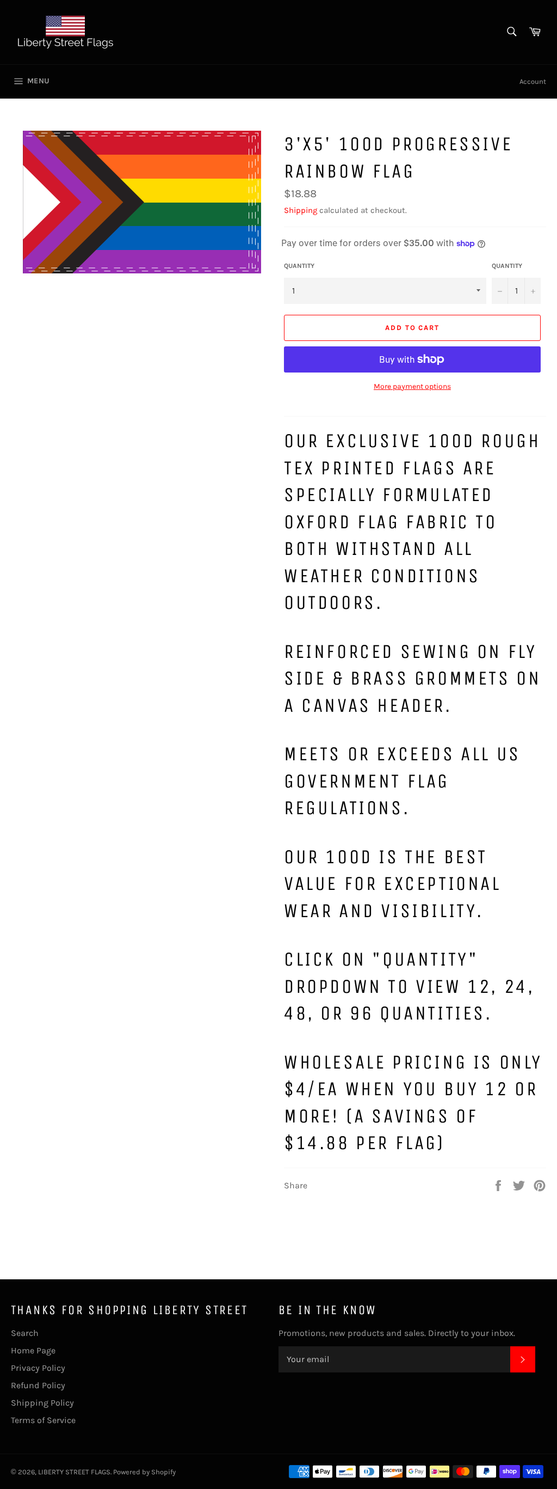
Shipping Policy (42, 1403)
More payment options (412, 386)
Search (25, 1333)
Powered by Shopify (144, 1472)
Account (532, 81)
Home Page (33, 1350)
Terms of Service (43, 1420)
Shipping (300, 210)
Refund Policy (38, 1385)
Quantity (299, 266)
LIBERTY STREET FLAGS (74, 1472)
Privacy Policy (38, 1368)
